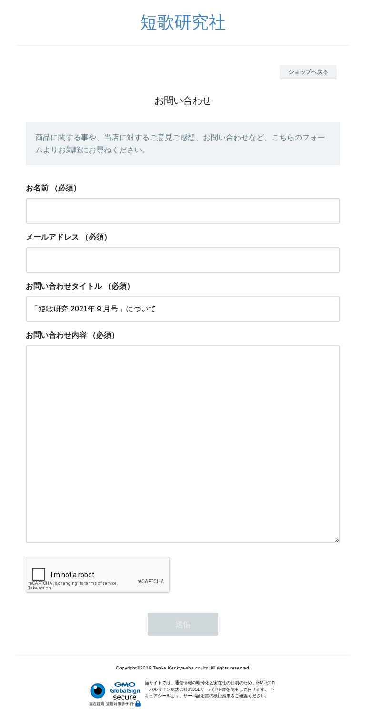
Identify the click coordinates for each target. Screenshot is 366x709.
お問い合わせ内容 (56, 335)
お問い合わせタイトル (64, 286)
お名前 (37, 188)
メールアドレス (52, 237)
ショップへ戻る (308, 72)
